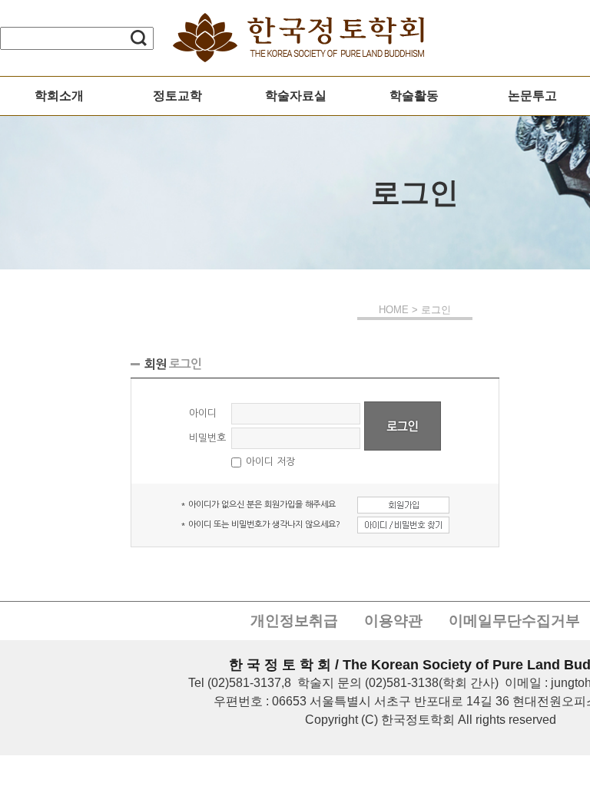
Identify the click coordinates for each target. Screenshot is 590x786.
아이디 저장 (270, 462)
